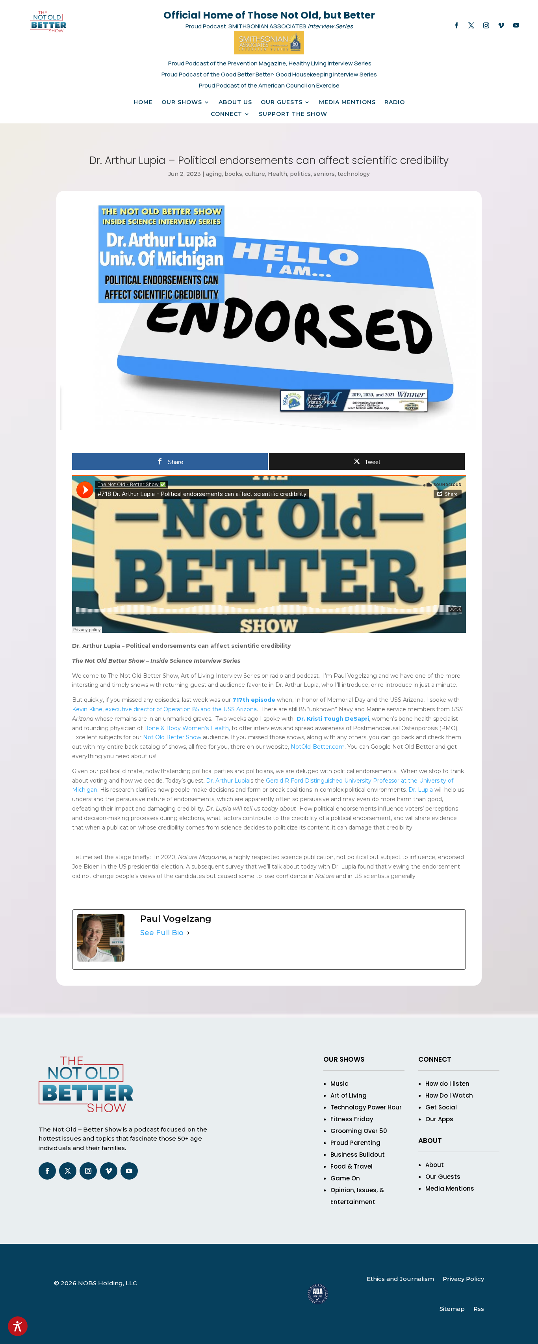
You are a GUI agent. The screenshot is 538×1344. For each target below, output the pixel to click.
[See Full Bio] (188, 933)
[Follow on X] (471, 26)
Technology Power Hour (366, 1107)
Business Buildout (357, 1154)
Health (277, 173)
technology (354, 173)
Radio (394, 102)
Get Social (441, 1107)
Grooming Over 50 (358, 1131)
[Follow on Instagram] (486, 26)
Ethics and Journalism (400, 1278)
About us (235, 102)
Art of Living (348, 1095)
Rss (478, 1308)
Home (143, 102)
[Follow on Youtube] (516, 26)
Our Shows (181, 102)
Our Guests (281, 102)
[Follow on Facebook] (456, 26)
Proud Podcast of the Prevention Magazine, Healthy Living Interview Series (269, 63)
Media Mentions (347, 102)
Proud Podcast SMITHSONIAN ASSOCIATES (247, 26)
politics (300, 173)
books (233, 173)
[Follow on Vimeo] (501, 26)
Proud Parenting (355, 1143)
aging (214, 173)
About (434, 1165)
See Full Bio (162, 932)
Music (339, 1083)
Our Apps (439, 1119)
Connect (226, 114)
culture (255, 173)
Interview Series (330, 26)
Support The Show (293, 114)
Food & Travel (351, 1166)
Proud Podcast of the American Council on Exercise (269, 85)
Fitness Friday (351, 1119)
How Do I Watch (449, 1095)
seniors (324, 173)
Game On (345, 1178)
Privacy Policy (463, 1278)
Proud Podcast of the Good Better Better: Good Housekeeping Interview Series (269, 74)
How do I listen (447, 1083)
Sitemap (452, 1308)
